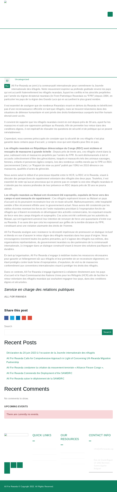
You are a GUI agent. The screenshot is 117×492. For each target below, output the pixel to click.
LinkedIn (18, 318)
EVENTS (67, 455)
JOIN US (39, 457)
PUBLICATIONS (71, 450)
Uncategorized (22, 79)
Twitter (12, 318)
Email (30, 318)
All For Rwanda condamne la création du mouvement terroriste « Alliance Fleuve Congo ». (55, 367)
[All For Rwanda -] (17, 14)
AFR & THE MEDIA (73, 461)
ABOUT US (40, 446)
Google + (24, 318)
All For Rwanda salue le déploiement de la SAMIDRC (35, 378)
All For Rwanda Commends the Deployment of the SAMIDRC (39, 373)
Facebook (6, 318)
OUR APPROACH (44, 452)
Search (8, 326)
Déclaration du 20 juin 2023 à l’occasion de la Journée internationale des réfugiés (51, 353)
